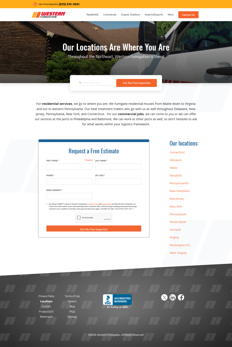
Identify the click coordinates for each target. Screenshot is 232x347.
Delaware (176, 160)
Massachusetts (179, 183)
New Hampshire (180, 190)
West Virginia (178, 252)
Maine (173, 167)
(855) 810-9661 (69, 4)
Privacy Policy (106, 204)
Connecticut (177, 152)
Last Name (101, 160)
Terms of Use (93, 204)
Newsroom (46, 316)
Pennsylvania (178, 214)
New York (176, 206)
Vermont (175, 229)
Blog (72, 306)
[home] (49, 15)
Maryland (176, 175)
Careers (72, 301)
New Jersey (177, 198)
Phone (50, 175)
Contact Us (188, 14)
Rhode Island (178, 221)
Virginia (174, 237)
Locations (46, 301)
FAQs (72, 311)
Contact (46, 306)
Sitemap (72, 316)
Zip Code (100, 175)
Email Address (54, 190)
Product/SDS (46, 311)
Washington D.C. (180, 245)
